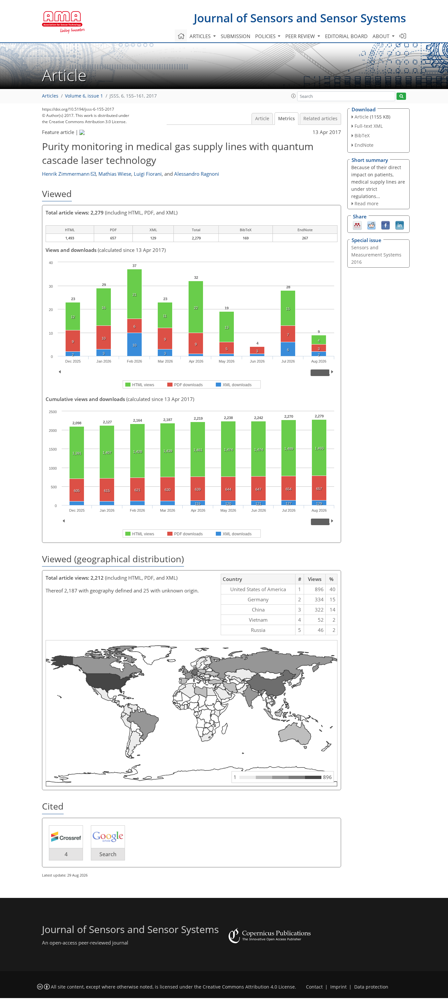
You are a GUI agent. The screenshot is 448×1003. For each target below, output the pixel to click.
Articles (50, 96)
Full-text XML (369, 126)
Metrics (286, 119)
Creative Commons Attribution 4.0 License (249, 987)
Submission (235, 36)
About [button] (382, 36)
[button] (293, 96)
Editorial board (346, 36)
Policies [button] (266, 36)
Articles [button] (201, 36)
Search (107, 854)
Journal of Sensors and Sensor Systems (300, 18)
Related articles (320, 119)
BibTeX (362, 135)
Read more (366, 203)
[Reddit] (371, 225)
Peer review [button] (300, 36)
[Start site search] (401, 96)
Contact (314, 987)
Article (262, 119)
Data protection (371, 987)
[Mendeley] (357, 225)
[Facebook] (385, 225)
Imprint (338, 987)
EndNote (364, 145)
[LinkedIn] (399, 225)
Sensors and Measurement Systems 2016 (376, 254)
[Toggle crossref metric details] (66, 836)
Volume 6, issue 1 (84, 96)
